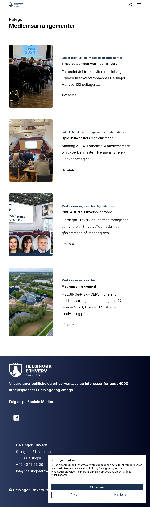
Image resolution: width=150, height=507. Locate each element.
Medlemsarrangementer (105, 57)
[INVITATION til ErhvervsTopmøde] (31, 224)
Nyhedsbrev (115, 132)
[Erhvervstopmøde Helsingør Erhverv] (31, 76)
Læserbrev (69, 57)
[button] (139, 5)
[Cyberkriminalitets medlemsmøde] (31, 150)
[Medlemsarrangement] (31, 302)
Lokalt (83, 57)
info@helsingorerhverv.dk (36, 471)
